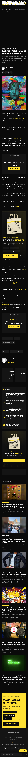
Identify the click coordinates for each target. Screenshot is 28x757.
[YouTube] (22, 748)
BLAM (24, 269)
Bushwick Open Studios (8, 148)
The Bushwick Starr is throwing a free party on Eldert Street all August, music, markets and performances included (14, 644)
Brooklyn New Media (14, 739)
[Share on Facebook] (3, 72)
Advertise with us (11, 723)
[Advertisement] (14, 28)
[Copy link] (11, 72)
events (3, 123)
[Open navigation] (25, 3)
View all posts (11, 362)
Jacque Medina (13, 359)
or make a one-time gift (8, 259)
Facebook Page (22, 289)
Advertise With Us (14, 326)
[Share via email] (8, 72)
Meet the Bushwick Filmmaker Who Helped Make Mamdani (14, 744)
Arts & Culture (8, 9)
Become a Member (14, 168)
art (11, 338)
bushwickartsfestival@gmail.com (11, 283)
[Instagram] (5, 748)
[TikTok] (9, 748)
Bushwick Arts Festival (19, 118)
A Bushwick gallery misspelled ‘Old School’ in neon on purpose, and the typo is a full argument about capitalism (14, 677)
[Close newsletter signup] (26, 754)
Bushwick (17, 338)
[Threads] (15, 748)
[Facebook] (19, 748)
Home (3, 9)
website (17, 206)
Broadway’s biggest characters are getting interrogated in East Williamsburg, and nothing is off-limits (13, 506)
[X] (12, 748)
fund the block (23, 750)
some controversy (17, 138)
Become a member (11, 255)
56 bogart (5, 338)
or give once (14, 463)
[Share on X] (5, 72)
